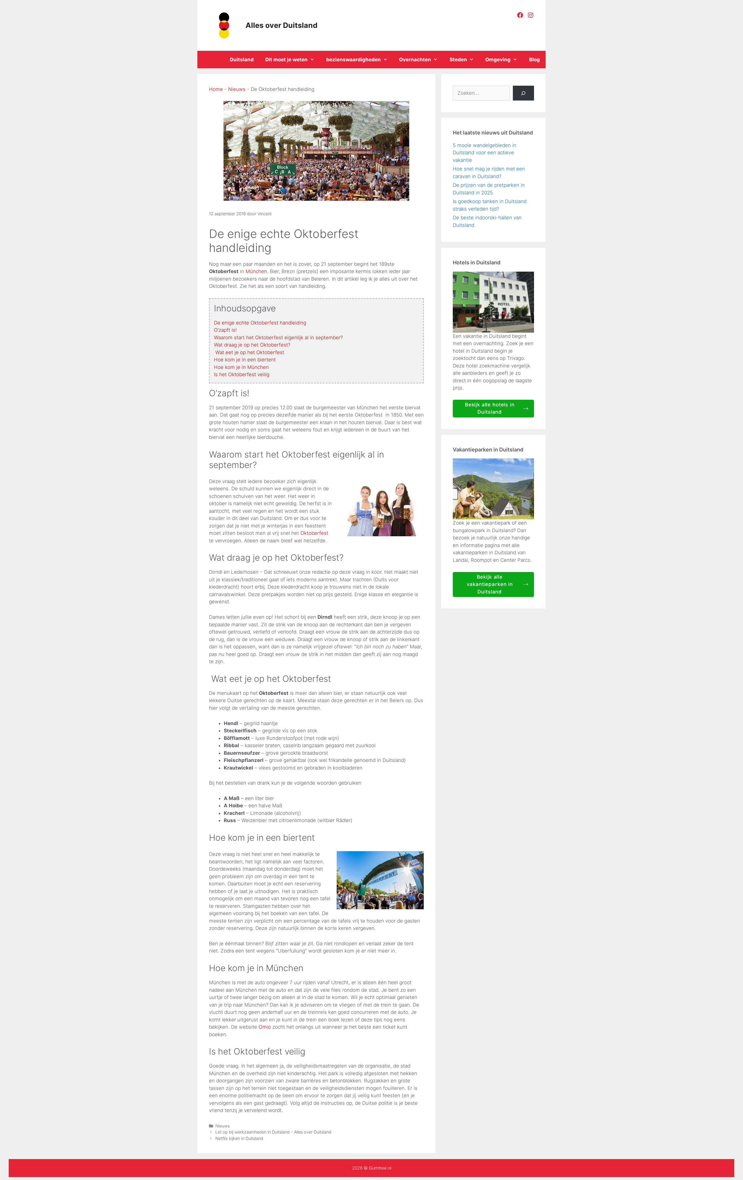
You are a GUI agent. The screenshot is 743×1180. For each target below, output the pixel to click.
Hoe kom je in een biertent (245, 360)
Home (216, 89)
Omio (265, 1027)
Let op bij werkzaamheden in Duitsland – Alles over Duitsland (273, 1131)
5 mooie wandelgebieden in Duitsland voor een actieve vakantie (484, 152)
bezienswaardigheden (353, 59)
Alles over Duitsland (282, 25)
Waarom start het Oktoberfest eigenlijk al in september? (278, 337)
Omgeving (498, 59)
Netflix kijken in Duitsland (239, 1138)
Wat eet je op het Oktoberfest (249, 352)
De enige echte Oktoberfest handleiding (260, 323)
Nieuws (237, 89)
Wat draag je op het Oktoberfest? (252, 345)
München (256, 271)
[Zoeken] (523, 93)
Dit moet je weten (286, 59)
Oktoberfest (314, 533)
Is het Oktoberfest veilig (241, 374)
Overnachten (415, 59)
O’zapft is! (225, 330)
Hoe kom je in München (241, 367)
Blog (534, 59)
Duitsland (242, 59)
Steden (458, 59)
